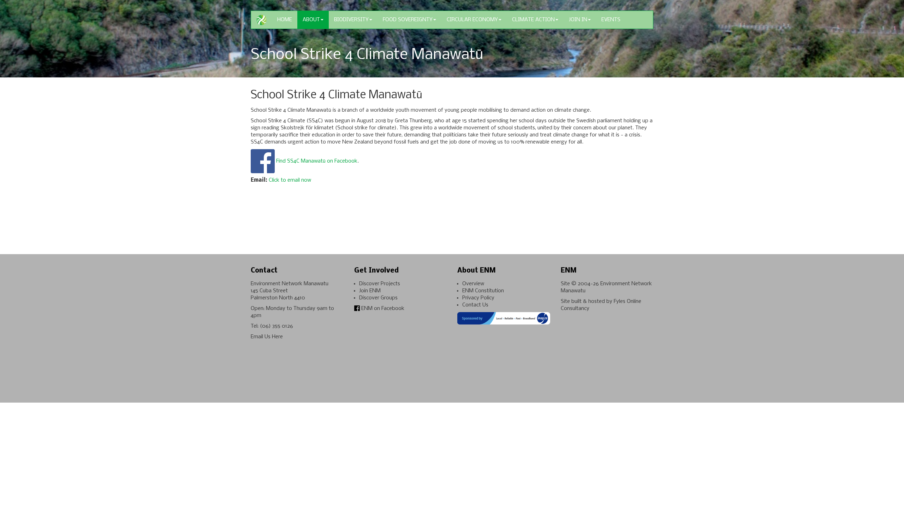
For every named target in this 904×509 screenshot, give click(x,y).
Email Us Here (267, 337)
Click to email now (290, 180)
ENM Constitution (483, 291)
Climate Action (533, 20)
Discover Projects (379, 284)
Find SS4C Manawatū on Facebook (316, 161)
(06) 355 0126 (276, 326)
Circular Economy (472, 20)
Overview (473, 284)
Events (610, 20)
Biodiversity (351, 20)
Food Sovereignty (408, 20)
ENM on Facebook (382, 308)
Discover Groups (378, 298)
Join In (578, 20)
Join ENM (370, 291)
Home (284, 20)
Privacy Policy (478, 298)
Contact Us (475, 305)
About (311, 20)
